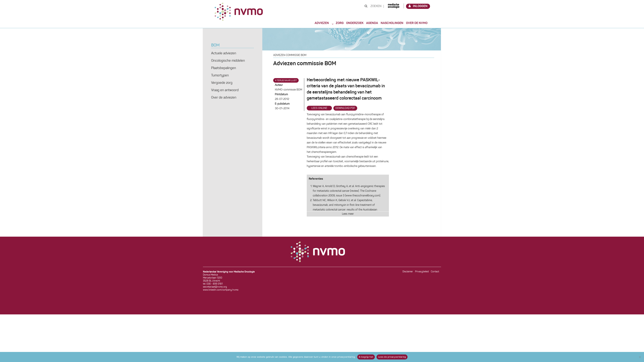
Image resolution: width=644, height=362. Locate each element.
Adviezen (322, 23)
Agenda (372, 23)
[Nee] (639, 357)
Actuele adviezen (223, 53)
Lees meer (348, 214)
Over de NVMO (416, 23)
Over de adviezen (223, 97)
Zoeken (375, 6)
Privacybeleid (422, 271)
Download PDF (345, 108)
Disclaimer (407, 271)
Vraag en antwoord (225, 90)
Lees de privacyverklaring (392, 356)
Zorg (340, 23)
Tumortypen (220, 75)
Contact (435, 271)
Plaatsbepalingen (223, 68)
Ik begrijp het (366, 356)
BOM (215, 45)
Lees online (319, 108)
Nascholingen (392, 23)
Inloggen (420, 6)
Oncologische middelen (228, 61)
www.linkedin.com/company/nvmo (220, 290)
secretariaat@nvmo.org (215, 287)
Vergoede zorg (221, 83)
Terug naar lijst (287, 80)
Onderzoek (354, 23)
